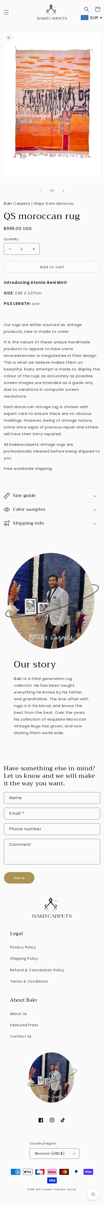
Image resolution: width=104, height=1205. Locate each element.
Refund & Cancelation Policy (37, 970)
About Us (18, 1013)
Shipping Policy (24, 958)
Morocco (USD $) (49, 1153)
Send (19, 877)
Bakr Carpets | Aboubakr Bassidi (56, 1189)
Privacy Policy (23, 947)
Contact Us (21, 1036)
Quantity (11, 239)
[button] (6, 12)
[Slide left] (40, 190)
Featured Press (24, 1025)
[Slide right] (63, 190)
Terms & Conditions (29, 981)
